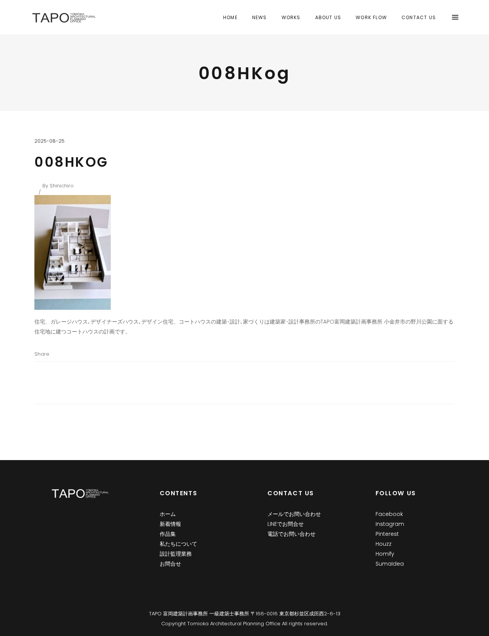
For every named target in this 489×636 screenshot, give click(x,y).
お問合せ (170, 564)
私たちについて (178, 544)
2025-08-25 (49, 141)
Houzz (384, 544)
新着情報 (170, 524)
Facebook (389, 514)
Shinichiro (62, 185)
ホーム (168, 514)
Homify (385, 554)
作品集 (168, 534)
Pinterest (387, 534)
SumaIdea (390, 564)
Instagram (390, 524)
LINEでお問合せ (285, 524)
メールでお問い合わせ (294, 514)
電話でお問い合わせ (291, 534)
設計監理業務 (176, 554)
